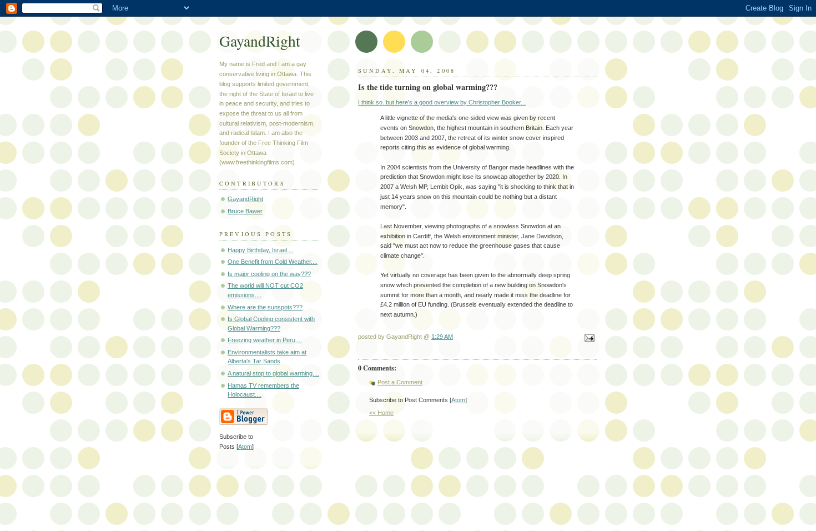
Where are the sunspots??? (265, 307)
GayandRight (259, 41)
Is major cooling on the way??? (269, 273)
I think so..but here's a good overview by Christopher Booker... (442, 102)
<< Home (381, 412)
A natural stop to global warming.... (273, 373)
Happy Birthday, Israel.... (261, 250)
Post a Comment (399, 382)
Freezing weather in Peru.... (265, 340)
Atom (458, 400)
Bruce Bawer (245, 211)
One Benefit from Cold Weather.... (273, 261)
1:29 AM (442, 336)
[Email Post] (588, 338)
